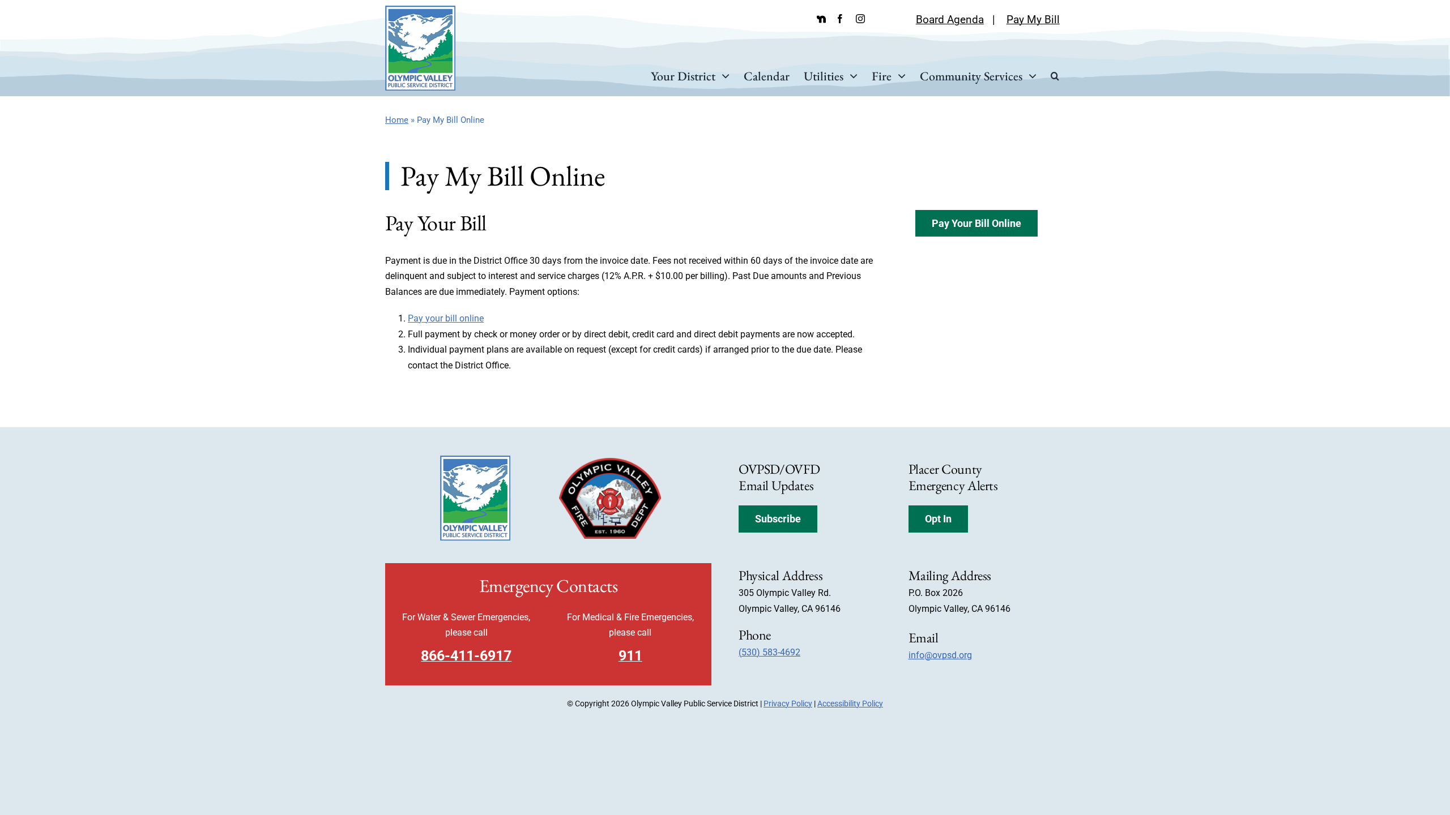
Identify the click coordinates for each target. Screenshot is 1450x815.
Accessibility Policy (850, 703)
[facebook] (840, 18)
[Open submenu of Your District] (722, 76)
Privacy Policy (788, 703)
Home (396, 120)
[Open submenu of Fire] (899, 76)
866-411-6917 (466, 655)
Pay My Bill (1033, 19)
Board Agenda (950, 19)
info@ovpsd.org (940, 655)
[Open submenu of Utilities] (850, 76)
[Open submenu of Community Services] (1029, 76)
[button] (1055, 76)
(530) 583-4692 (769, 652)
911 (630, 655)
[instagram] (860, 18)
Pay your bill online (446, 318)
